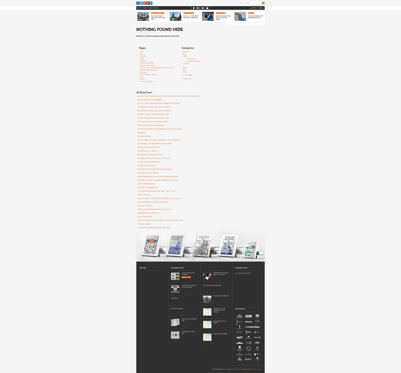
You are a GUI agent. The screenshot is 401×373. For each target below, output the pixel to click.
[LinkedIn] (150, 3)
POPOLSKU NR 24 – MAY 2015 (147, 151)
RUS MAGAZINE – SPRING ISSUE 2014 (150, 154)
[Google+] (144, 3)
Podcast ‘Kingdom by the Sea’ (148, 74)
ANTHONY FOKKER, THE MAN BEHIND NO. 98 (255, 16)
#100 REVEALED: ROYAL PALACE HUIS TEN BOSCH (223, 17)
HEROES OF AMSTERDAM (146, 184)
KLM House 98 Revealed (147, 63)
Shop (141, 77)
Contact (254, 8)
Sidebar (142, 79)
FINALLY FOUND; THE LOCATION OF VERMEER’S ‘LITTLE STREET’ (159, 198)
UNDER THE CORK (143, 195)
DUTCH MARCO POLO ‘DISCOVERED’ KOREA (152, 121)
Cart (141, 54)
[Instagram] (147, 3)
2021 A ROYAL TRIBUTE (189, 13)
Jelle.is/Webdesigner (256, 369)
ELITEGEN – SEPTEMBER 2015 (147, 187)
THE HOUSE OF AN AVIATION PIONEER (150, 125)
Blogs (184, 54)
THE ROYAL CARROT (144, 224)
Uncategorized (187, 79)
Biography (189, 75)
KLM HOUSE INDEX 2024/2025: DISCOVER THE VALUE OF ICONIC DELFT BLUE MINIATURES (168, 96)
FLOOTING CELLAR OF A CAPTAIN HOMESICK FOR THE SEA (157, 180)
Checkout (142, 56)
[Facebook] (137, 3)
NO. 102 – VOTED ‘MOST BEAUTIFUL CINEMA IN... (191, 16)
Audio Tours (153, 8)
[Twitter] (141, 3)
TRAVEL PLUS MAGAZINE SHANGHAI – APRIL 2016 (154, 209)
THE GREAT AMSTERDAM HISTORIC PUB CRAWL (154, 227)
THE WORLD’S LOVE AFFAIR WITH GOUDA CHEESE (154, 144)
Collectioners (141, 132)
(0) (263, 8)
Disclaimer (143, 60)
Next (263, 16)
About (142, 51)
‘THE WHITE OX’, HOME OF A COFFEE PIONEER (153, 107)
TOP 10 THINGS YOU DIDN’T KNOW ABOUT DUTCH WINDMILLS (159, 140)
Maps (187, 63)
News (145, 8)
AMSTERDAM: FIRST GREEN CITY (148, 213)
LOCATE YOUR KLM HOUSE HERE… (149, 147)
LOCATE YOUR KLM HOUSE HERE (148, 162)
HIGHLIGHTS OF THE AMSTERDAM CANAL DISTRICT (155, 169)
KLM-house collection (144, 136)
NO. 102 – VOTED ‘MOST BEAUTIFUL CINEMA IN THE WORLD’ (158, 103)
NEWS (189, 277)
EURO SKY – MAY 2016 (144, 206)
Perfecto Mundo (236, 369)
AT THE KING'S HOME (220, 13)
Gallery (185, 56)
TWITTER (142, 268)
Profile (185, 72)
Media (184, 67)
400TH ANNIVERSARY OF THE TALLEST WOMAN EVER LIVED (157, 176)
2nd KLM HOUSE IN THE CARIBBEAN (149, 100)
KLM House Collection (193, 61)
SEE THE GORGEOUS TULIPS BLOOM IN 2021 (152, 202)
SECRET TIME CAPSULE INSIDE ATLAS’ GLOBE (153, 118)
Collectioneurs (191, 59)
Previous (138, 16)
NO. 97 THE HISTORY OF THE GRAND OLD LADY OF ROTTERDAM (159, 129)
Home (139, 8)
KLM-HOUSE (184, 277)
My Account (143, 72)
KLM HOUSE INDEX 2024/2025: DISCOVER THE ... (158, 17)
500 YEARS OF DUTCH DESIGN (147, 173)
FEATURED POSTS (177, 268)
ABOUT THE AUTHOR (144, 217)
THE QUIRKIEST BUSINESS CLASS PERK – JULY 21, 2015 (156, 191)
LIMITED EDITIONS (155, 13)
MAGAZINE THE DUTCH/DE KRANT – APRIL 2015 (154, 158)
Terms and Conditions (146, 81)
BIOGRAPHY (251, 13)
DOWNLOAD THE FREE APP (146, 165)
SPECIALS (162, 13)
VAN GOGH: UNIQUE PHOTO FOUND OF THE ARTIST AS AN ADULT (160, 220)
